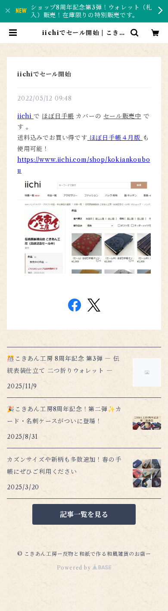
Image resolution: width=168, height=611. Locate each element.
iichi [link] (24, 116)
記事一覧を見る (84, 514)
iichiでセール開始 (44, 74)
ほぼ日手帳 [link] (58, 116)
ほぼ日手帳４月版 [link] (115, 138)
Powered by (75, 567)
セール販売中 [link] (122, 116)
